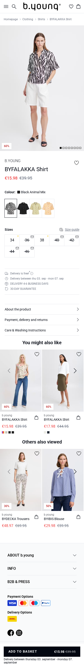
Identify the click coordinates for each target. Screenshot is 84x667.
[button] (42, 309)
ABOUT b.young (20, 555)
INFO (11, 568)
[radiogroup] (42, 246)
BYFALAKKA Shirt (61, 19)
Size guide (72, 229)
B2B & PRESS (18, 582)
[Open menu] (5, 6)
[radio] (12, 240)
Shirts (41, 19)
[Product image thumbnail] (61, 148)
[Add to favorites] (76, 162)
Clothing (27, 19)
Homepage (11, 19)
